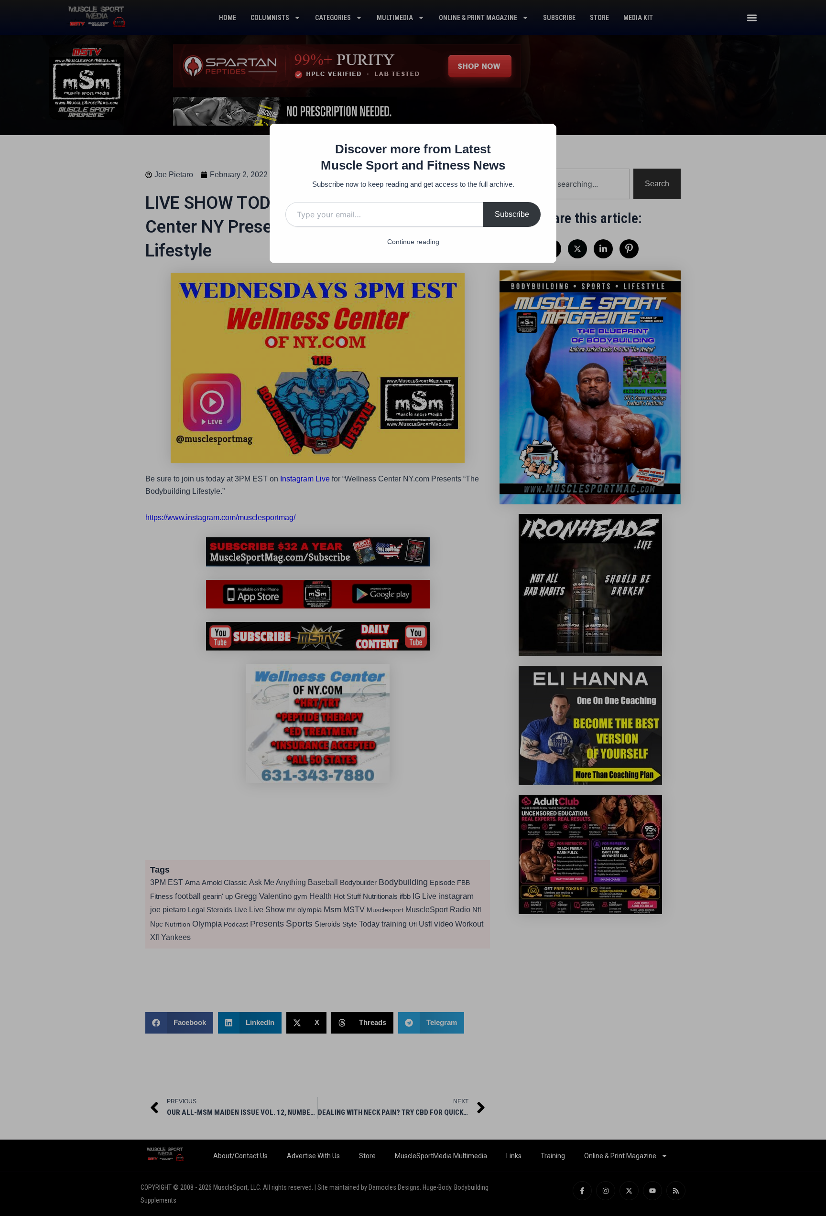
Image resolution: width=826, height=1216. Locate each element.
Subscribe (512, 214)
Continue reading (413, 241)
